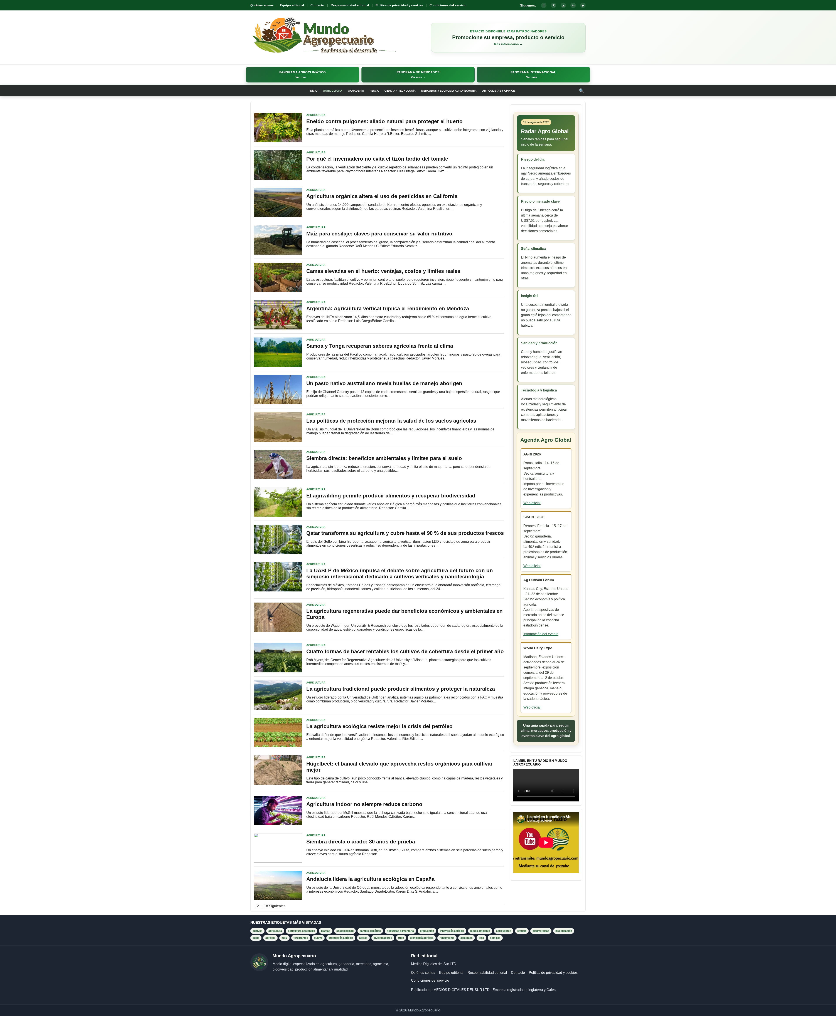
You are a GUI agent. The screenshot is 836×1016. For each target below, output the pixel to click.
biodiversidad (541, 930)
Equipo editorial (292, 5)
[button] (302, 74)
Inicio (313, 90)
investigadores (383, 937)
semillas (495, 937)
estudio (521, 930)
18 (266, 906)
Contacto (317, 5)
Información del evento (540, 634)
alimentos (466, 937)
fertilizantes (300, 937)
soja (481, 937)
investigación (563, 930)
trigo (401, 937)
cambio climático (370, 930)
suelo (256, 937)
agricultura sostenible (301, 930)
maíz (284, 937)
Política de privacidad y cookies (399, 5)
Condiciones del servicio (448, 5)
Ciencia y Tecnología (400, 90)
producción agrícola (341, 937)
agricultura (275, 930)
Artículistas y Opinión (498, 90)
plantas (325, 930)
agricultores (503, 930)
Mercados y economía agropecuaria (449, 90)
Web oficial (532, 503)
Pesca (374, 90)
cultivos (257, 930)
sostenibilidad (345, 930)
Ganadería (356, 90)
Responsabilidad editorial (350, 5)
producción (427, 930)
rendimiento (447, 937)
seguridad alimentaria (400, 930)
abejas (363, 937)
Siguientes (277, 906)
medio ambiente (480, 930)
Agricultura (332, 90)
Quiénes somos (262, 5)
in (573, 5)
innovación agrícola (452, 930)
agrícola (270, 937)
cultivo (318, 937)
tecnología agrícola (421, 937)
